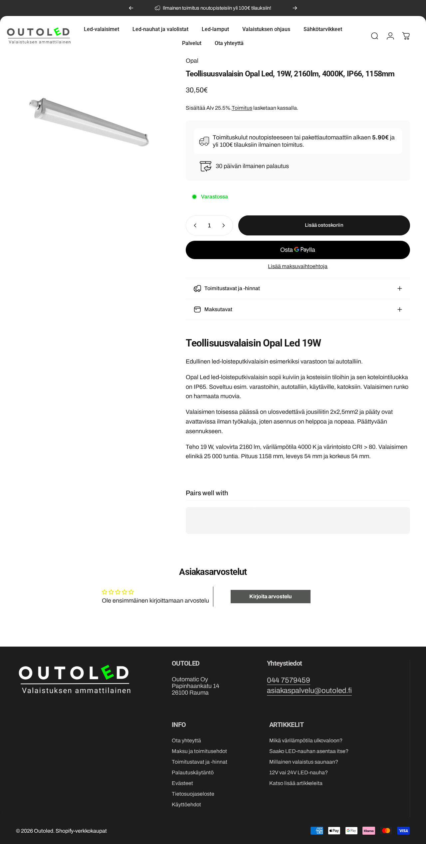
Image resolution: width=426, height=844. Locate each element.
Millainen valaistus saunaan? (303, 762)
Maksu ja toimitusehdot (199, 751)
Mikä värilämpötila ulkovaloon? (305, 740)
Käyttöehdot (186, 804)
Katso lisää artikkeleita (295, 783)
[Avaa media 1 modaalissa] (90, 131)
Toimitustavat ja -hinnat (199, 762)
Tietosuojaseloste (193, 794)
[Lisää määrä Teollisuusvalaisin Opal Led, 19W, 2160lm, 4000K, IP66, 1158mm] (225, 225)
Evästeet (182, 783)
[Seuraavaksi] (295, 8)
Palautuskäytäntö (193, 772)
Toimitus (242, 108)
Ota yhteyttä (186, 740)
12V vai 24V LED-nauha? (298, 772)
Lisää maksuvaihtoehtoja (297, 266)
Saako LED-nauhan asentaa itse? (308, 751)
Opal (192, 60)
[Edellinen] (131, 8)
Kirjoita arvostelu (270, 596)
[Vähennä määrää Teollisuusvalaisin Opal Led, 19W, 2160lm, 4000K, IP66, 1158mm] (193, 225)
